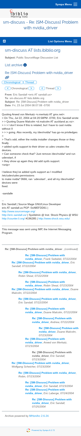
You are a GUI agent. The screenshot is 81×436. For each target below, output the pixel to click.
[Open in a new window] (25, 65)
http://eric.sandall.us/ (14, 215)
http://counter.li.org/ (13, 218)
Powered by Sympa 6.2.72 (43, 430)
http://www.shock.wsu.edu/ (54, 218)
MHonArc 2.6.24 (39, 415)
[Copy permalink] (7, 77)
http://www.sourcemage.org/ (18, 211)
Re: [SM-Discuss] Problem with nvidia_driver (40, 262)
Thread (30, 82)
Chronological (12, 82)
